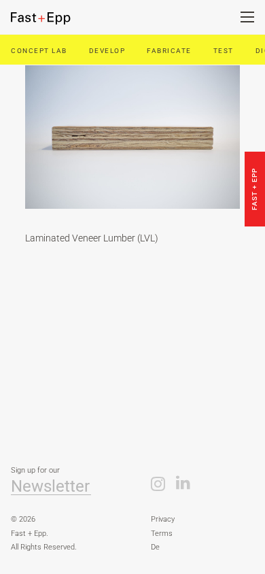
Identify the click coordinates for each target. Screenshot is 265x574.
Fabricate (169, 50)
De (155, 547)
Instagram (158, 483)
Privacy (163, 519)
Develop (107, 50)
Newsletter (50, 486)
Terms (162, 533)
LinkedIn (183, 483)
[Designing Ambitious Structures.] (51, 18)
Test (223, 50)
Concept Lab (39, 50)
